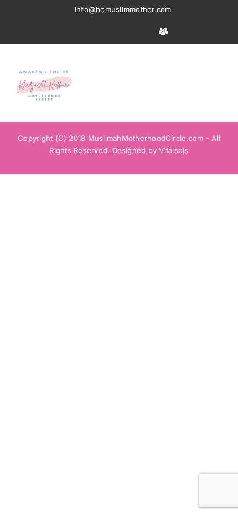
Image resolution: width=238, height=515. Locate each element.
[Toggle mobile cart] (197, 60)
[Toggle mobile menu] (217, 60)
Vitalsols (173, 150)
